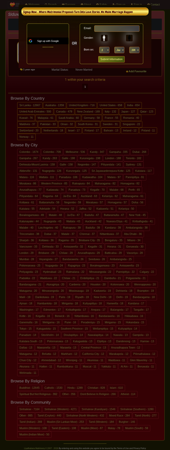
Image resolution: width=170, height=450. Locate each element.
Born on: (89, 49)
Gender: (87, 37)
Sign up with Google (48, 41)
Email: (87, 28)
